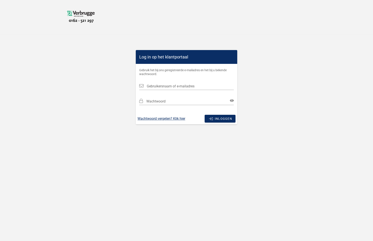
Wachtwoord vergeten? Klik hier (161, 119)
